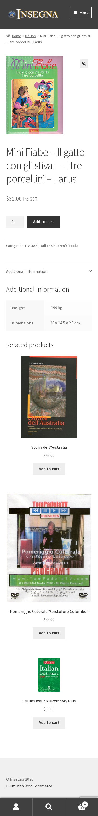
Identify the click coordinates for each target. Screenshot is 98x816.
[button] (84, 63)
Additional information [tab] (27, 271)
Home (16, 36)
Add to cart (43, 221)
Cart (75, 802)
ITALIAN (30, 36)
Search (49, 807)
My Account (16, 807)
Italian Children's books (58, 245)
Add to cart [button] (49, 468)
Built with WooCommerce (29, 786)
